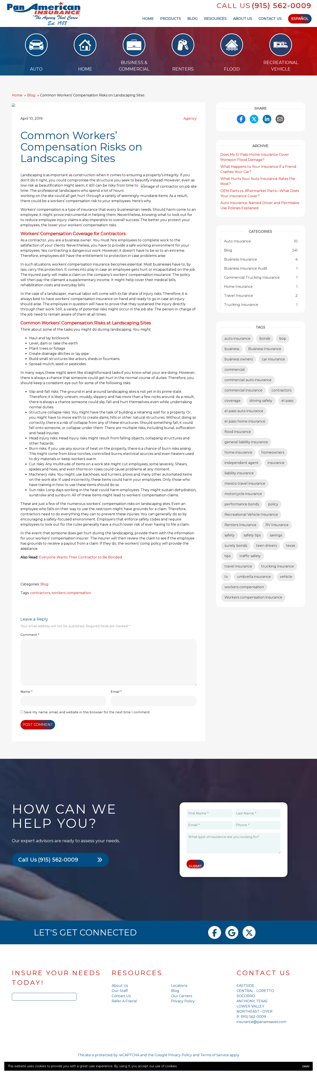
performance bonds (241, 504)
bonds (264, 338)
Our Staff (120, 991)
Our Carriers (181, 996)
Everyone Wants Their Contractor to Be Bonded (80, 557)
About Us (242, 19)
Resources (215, 19)
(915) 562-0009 (282, 5)
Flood (232, 69)
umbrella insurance (254, 577)
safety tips (252, 535)
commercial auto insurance (247, 380)
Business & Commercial (134, 66)
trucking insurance (277, 566)
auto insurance (237, 338)
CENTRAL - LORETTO (255, 991)
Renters (183, 69)
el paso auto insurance (243, 411)
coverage (232, 401)
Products (170, 19)
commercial (234, 370)
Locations (179, 986)
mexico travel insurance (244, 483)
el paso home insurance (244, 421)
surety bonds (235, 546)
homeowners (272, 452)
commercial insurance (243, 390)
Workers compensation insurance (253, 597)
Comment (29, 635)
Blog (192, 19)
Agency (190, 118)
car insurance (273, 359)
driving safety (261, 401)
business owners (238, 359)
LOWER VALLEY (250, 1006)
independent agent (241, 463)
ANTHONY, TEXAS (252, 1001)
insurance (276, 463)
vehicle (286, 577)
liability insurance (239, 473)
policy (273, 504)
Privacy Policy (183, 1001)
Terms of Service (214, 1055)
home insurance (238, 452)
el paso (287, 401)
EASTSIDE (245, 986)
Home (148, 19)
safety (229, 535)
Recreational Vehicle (280, 66)
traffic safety (250, 556)
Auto (36, 69)
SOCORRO (246, 996)
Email (116, 692)
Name (26, 692)
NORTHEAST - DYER (254, 1011)
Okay (305, 1066)
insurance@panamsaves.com (261, 1022)
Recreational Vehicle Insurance (251, 514)
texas (290, 546)
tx (226, 577)
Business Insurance (264, 349)
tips (227, 556)
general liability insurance (246, 442)
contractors (40, 593)
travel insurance (238, 566)
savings (276, 535)
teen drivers (266, 546)
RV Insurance (277, 525)
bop (282, 338)
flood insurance (237, 432)
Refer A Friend (124, 1001)
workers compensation (71, 593)
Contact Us (270, 19)
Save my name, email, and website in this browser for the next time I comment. (87, 712)
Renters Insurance (240, 525)
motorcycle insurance (243, 494)
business (231, 349)
